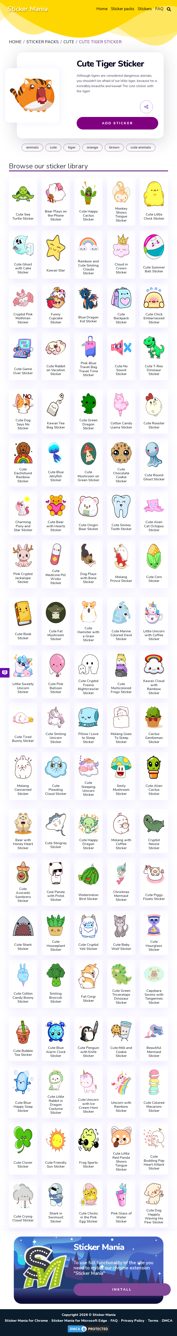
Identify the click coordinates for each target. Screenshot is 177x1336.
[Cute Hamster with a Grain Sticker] (88, 611)
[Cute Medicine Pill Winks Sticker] (56, 554)
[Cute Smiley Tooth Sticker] (121, 506)
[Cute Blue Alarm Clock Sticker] (56, 1031)
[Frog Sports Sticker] (88, 1139)
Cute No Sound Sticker (121, 370)
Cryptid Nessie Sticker (154, 844)
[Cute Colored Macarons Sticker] (154, 1082)
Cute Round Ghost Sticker (154, 477)
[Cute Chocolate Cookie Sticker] (121, 452)
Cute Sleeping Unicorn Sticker (88, 789)
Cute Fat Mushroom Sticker (55, 635)
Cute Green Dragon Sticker (88, 424)
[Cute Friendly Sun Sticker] (56, 1139)
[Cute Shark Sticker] (23, 926)
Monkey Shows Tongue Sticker (121, 215)
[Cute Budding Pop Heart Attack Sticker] (154, 1137)
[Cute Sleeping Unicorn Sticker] (88, 766)
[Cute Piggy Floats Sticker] (154, 874)
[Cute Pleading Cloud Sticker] (56, 767)
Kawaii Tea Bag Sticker (56, 425)
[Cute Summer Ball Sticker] (154, 246)
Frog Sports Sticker (88, 1165)
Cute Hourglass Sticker (154, 946)
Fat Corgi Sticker (88, 999)
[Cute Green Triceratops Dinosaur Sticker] (121, 974)
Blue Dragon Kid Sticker (88, 319)
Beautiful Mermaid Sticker (154, 1052)
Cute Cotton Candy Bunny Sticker (23, 998)
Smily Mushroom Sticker (121, 790)
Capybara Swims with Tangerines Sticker (154, 997)
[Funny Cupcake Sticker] (56, 297)
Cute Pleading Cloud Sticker (55, 790)
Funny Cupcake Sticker (56, 318)
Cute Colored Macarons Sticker (154, 1107)
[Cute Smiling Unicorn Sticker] (56, 717)
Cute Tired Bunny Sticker (23, 739)
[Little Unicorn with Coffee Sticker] (154, 612)
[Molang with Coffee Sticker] (121, 823)
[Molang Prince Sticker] (121, 556)
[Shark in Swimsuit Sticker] (56, 1194)
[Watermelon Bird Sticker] (88, 874)
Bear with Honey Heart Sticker (23, 844)
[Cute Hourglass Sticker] (154, 925)
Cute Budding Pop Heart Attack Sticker (154, 1163)
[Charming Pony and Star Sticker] (23, 505)
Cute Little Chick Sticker (154, 217)
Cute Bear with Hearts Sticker (55, 526)
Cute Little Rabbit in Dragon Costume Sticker (55, 1105)
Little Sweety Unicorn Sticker (23, 688)
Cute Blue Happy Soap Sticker (23, 1107)
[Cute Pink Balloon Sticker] (56, 665)
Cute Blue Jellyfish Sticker (56, 476)
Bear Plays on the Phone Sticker (56, 215)
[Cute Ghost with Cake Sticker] (23, 245)
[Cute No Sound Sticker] (121, 347)
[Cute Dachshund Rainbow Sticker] (23, 452)
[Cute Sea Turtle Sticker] (23, 194)
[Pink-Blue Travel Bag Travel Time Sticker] (88, 346)
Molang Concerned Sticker (23, 790)
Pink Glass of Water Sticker (121, 1217)
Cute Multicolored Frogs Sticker (121, 688)
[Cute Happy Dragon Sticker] (88, 823)
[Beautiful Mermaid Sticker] (154, 1031)
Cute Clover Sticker (23, 1165)
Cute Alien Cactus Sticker (153, 790)
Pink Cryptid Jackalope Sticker (23, 578)
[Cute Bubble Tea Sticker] (23, 1032)
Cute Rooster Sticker (154, 425)
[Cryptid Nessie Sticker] (154, 823)
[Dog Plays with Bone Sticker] (88, 555)
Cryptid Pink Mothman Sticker (23, 318)
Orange (92, 147)
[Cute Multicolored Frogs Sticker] (121, 665)
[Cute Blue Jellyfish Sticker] (56, 453)
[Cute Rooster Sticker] (154, 404)
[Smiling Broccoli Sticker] (56, 975)
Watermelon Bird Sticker (88, 897)
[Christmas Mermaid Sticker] (121, 873)
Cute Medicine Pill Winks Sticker (56, 577)
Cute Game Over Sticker (23, 371)
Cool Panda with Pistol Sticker (56, 896)
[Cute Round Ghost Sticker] (154, 454)
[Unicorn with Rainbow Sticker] (121, 1082)
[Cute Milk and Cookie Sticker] (121, 1031)
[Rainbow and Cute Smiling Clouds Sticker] (88, 244)
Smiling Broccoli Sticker (55, 998)
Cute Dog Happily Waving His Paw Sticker (153, 1216)
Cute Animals (141, 147)
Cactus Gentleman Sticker (154, 738)
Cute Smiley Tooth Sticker (121, 527)
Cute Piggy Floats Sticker (154, 897)
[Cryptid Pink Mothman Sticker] (23, 297)
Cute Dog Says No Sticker (23, 424)
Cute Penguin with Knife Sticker (88, 1052)
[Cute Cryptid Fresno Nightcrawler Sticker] (88, 664)
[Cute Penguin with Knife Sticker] (88, 1031)
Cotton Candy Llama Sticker (121, 425)
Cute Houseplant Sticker (56, 946)
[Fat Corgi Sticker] (88, 976)
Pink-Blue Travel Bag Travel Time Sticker (88, 369)
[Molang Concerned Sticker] (23, 767)
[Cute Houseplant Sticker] (56, 925)
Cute (53, 147)
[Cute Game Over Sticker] (23, 348)
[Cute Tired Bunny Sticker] (23, 718)
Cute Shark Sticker (23, 947)
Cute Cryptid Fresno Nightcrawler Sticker (88, 687)
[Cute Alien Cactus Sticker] (154, 767)
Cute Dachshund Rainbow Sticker (23, 475)
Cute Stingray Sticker (56, 845)
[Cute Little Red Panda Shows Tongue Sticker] (121, 1136)
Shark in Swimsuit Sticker (55, 1217)
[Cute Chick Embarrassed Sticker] (154, 297)
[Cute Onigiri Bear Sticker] (88, 506)
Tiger (72, 147)
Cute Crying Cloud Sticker (23, 1219)
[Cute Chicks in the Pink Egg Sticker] (88, 1194)
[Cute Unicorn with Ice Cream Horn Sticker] (88, 1081)
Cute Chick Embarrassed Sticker (154, 318)
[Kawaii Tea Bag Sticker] (56, 404)
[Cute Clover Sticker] (23, 1139)
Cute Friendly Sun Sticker (55, 1165)
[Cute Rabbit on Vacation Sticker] (56, 347)
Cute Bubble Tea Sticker (23, 1053)
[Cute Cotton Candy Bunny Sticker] (23, 975)
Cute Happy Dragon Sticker (88, 844)
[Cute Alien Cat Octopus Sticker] (154, 505)
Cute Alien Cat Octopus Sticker (154, 526)
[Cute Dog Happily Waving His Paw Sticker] (154, 1193)
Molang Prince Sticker (121, 579)
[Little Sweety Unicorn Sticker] (23, 665)
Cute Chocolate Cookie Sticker (121, 475)
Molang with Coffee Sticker (121, 844)
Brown (114, 147)
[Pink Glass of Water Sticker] (121, 1194)
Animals (32, 147)
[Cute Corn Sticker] (154, 556)
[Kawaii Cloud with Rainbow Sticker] (154, 664)
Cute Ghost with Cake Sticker (23, 268)
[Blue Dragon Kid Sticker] (88, 298)
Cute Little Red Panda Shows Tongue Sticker (121, 1161)
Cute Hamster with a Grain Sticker (88, 634)
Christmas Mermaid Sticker (121, 896)
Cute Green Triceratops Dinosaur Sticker (121, 997)
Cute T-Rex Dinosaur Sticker (154, 370)
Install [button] (122, 1289)
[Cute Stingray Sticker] (56, 824)
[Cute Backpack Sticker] (121, 297)
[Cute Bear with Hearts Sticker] (56, 505)
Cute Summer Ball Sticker (154, 269)
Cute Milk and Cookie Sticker (121, 1052)
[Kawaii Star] (56, 247)
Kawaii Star (56, 270)
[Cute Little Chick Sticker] (154, 194)
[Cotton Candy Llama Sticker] (121, 404)
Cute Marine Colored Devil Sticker (121, 635)
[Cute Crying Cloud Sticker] (23, 1195)
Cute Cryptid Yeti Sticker (88, 947)
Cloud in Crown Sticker (121, 268)
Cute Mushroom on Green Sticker (88, 476)
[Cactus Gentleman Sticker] (154, 717)
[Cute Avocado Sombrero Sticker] (23, 872)
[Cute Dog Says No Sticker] (23, 403)
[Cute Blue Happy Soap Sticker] (23, 1082)
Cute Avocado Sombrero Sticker (23, 895)
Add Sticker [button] (117, 123)
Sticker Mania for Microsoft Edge (79, 1320)
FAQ (114, 1320)
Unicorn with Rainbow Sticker (121, 1107)
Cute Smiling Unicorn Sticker (56, 738)
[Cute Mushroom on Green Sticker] (88, 453)
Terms (153, 1320)
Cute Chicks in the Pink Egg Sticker (88, 1217)
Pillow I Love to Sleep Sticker (88, 738)
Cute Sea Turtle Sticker (23, 217)
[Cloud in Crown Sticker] (121, 245)
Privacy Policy (132, 1320)
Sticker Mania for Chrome (26, 1320)
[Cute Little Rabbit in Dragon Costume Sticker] (56, 1080)
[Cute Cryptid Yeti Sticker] (88, 926)
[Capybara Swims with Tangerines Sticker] (154, 974)
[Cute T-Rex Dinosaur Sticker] (154, 347)
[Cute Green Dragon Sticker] (88, 403)
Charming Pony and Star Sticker (23, 526)
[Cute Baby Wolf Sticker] (121, 926)
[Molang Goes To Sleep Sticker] (121, 717)
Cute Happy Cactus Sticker (88, 215)
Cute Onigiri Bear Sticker (88, 527)
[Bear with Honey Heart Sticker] (23, 823)
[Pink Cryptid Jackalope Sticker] (23, 555)
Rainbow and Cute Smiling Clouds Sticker (88, 267)
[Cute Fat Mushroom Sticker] (56, 612)
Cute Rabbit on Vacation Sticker (55, 370)
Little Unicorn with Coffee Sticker (153, 635)
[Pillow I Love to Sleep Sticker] (88, 717)
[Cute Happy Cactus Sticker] (88, 193)
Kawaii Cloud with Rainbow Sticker (153, 687)
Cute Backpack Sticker (121, 318)
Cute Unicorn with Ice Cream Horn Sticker (88, 1106)
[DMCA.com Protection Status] (88, 1332)
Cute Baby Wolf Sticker (121, 947)
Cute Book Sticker (23, 636)
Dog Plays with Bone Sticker (88, 578)
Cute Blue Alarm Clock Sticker (56, 1052)
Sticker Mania (28, 9)
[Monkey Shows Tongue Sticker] (121, 192)
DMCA (167, 1320)
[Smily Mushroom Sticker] (121, 767)
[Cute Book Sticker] (23, 613)
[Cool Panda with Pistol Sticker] (56, 873)
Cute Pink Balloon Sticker (55, 688)
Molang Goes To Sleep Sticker (121, 738)
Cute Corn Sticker (154, 579)
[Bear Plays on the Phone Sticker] (56, 193)
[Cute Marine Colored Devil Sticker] (121, 612)
